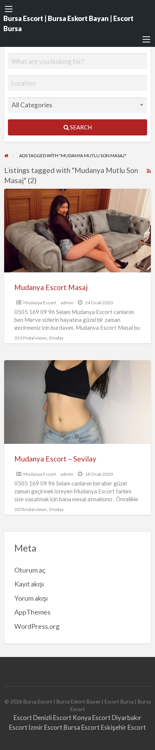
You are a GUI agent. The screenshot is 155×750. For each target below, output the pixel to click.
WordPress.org (36, 626)
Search (80, 127)
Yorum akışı (31, 598)
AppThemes (32, 612)
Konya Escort (92, 717)
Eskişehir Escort (123, 727)
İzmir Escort (45, 727)
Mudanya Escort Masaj (51, 287)
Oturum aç (30, 570)
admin (67, 302)
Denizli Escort (52, 717)
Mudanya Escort (39, 302)
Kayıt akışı (29, 584)
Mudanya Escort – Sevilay (55, 458)
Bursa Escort (82, 727)
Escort (23, 717)
